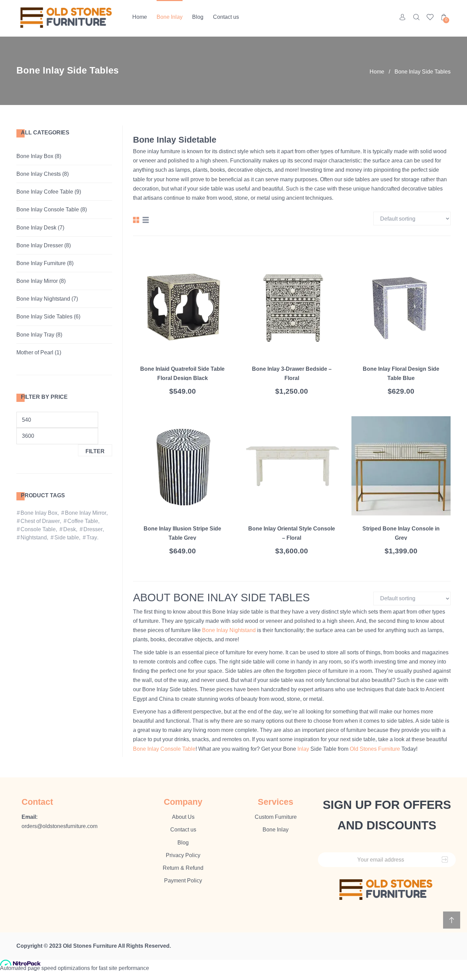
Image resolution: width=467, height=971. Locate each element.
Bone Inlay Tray (35, 335)
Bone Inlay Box (34, 156)
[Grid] (136, 220)
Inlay (303, 749)
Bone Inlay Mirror (37, 281)
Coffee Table (82, 521)
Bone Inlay (170, 17)
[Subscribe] (445, 859)
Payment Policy (183, 880)
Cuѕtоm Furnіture (276, 817)
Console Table (38, 529)
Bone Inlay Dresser (39, 245)
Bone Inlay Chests (38, 174)
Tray (91, 537)
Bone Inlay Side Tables (44, 316)
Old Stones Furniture (375, 749)
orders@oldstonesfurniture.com (59, 826)
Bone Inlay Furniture (41, 263)
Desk (69, 529)
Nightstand (34, 537)
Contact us (226, 17)
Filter (95, 451)
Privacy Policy (183, 855)
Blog (197, 17)
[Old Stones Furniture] (66, 18)
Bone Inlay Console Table (47, 209)
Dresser (93, 529)
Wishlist (430, 17)
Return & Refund (183, 868)
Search (416, 17)
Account (403, 17)
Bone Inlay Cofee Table (44, 192)
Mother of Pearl (34, 352)
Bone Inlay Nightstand (43, 299)
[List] (146, 220)
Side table (66, 537)
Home (139, 17)
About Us (183, 817)
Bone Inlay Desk (36, 228)
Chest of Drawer (40, 521)
